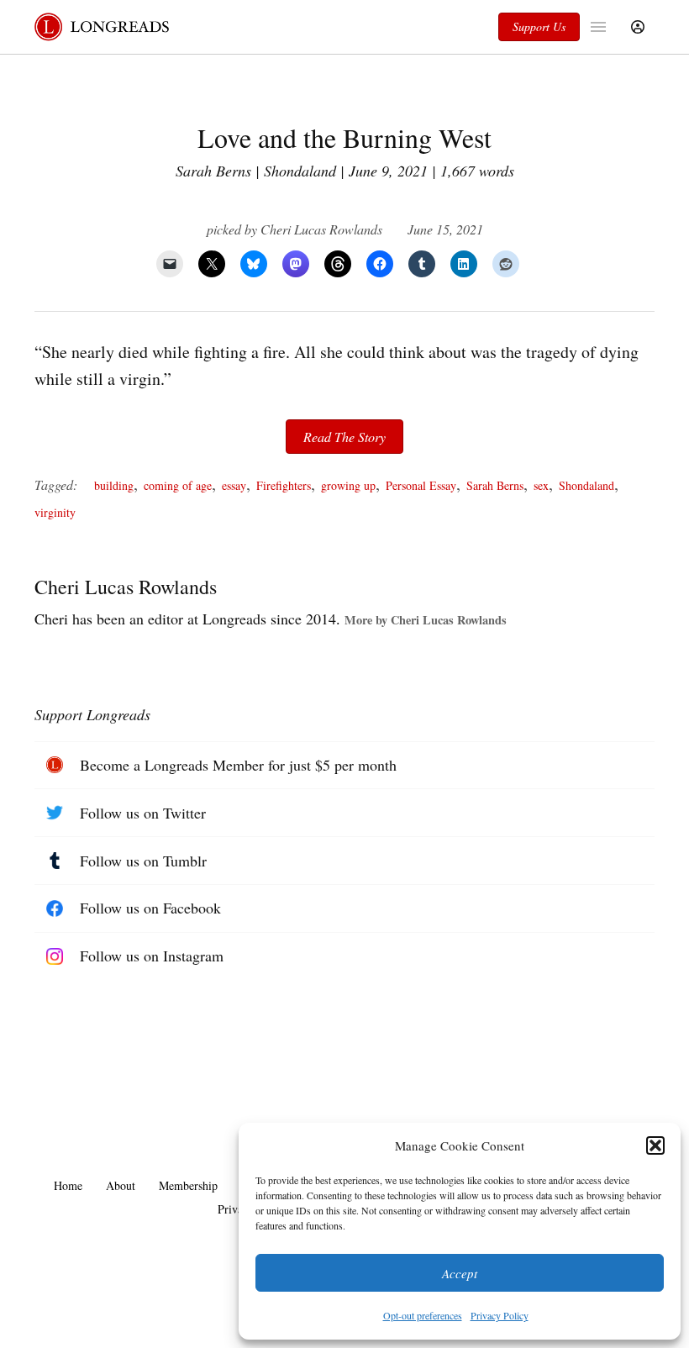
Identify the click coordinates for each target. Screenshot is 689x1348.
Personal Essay (421, 485)
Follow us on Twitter (143, 813)
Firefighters (283, 485)
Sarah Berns (494, 485)
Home (68, 1185)
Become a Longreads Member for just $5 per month (238, 765)
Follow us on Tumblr (143, 860)
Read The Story (344, 436)
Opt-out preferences (422, 1315)
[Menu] (600, 27)
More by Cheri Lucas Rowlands (425, 620)
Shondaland (586, 485)
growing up (348, 485)
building (114, 485)
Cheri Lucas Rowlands (321, 229)
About (120, 1185)
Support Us (539, 26)
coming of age (178, 485)
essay (234, 485)
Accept (459, 1273)
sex (541, 485)
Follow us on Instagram (152, 955)
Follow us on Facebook (150, 908)
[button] (655, 1145)
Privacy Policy (500, 1315)
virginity (55, 512)
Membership (188, 1185)
